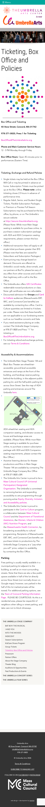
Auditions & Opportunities (16, 668)
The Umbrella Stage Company (17, 621)
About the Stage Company (16, 661)
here (14, 392)
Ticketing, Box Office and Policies (19, 650)
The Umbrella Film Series (15, 680)
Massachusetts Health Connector (22, 527)
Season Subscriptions (14, 640)
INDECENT (9, 636)
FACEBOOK (23, 775)
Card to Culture (27, 509)
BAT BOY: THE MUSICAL (15, 626)
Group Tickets (11, 647)
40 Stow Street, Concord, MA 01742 (22, 746)
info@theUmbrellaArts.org (22, 749)
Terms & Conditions (20, 343)
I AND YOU (9, 629)
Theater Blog (10, 664)
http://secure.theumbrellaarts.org (22, 221)
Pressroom (9, 654)
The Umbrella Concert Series (17, 675)
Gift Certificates (33, 284)
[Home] (22, 15)
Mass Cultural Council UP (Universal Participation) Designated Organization (20, 485)
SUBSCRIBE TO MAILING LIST (22, 769)
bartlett (32, 800)
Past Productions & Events (15, 671)
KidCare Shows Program (15, 643)
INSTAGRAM (35, 775)
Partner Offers (10, 657)
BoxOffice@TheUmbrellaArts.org (16, 140)
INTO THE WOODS (13, 633)
